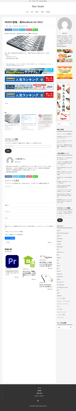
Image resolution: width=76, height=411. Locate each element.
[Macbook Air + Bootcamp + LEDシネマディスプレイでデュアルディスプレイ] (28, 118)
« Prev (8, 242)
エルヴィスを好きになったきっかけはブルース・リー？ (64, 141)
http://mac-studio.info (11, 171)
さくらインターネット (62, 312)
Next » (49, 242)
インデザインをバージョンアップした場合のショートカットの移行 (64, 190)
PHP (58, 290)
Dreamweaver (60, 246)
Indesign (48, 11)
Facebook (9, 29)
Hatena (22, 29)
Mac (32, 11)
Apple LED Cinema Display (63, 233)
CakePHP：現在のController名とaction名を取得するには (64, 186)
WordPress (59, 295)
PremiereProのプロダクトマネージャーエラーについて (64, 137)
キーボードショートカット (63, 303)
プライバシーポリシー (39, 395)
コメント (8, 186)
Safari (42, 11)
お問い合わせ (39, 393)
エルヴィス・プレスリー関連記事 (64, 134)
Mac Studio (38, 6)
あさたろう (18, 161)
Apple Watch (59, 238)
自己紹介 (39, 390)
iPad (58, 263)
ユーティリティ (60, 317)
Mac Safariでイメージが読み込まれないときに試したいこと (64, 158)
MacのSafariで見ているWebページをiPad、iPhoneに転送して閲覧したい (64, 196)
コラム (58, 306)
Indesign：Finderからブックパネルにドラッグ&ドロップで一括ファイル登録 (64, 173)
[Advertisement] (64, 356)
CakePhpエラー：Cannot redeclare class (64, 178)
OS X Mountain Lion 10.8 (62, 287)
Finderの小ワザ (60, 252)
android (58, 230)
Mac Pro (59, 271)
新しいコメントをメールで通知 (14, 231)
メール (7, 211)
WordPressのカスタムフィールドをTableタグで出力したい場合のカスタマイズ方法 (64, 201)
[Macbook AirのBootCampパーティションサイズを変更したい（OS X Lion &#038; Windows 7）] (45, 118)
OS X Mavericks (60, 284)
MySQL (58, 279)
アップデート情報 (61, 298)
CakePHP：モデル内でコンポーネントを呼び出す (64, 182)
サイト (6, 218)
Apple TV (59, 235)
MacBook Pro (60, 276)
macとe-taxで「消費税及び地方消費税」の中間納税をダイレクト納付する (64, 146)
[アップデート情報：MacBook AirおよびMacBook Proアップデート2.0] (12, 118)
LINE (36, 29)
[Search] (70, 124)
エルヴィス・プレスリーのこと (64, 301)
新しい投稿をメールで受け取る (14, 234)
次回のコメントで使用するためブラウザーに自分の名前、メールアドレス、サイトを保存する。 (29, 227)
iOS (58, 260)
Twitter (16, 29)
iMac (58, 254)
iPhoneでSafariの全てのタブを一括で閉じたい (64, 168)
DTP (58, 249)
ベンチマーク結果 (61, 314)
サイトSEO (59, 309)
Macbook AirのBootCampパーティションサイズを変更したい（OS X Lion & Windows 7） (45, 125)
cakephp (59, 244)
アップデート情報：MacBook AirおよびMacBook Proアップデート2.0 (12, 125)
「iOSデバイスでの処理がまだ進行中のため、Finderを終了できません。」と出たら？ (64, 163)
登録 (8, 151)
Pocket (29, 29)
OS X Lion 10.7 (60, 282)
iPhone (37, 11)
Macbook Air (35, 33)
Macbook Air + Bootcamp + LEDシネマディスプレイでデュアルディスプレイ (28, 125)
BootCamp (59, 241)
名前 (7, 205)
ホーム (27, 11)
